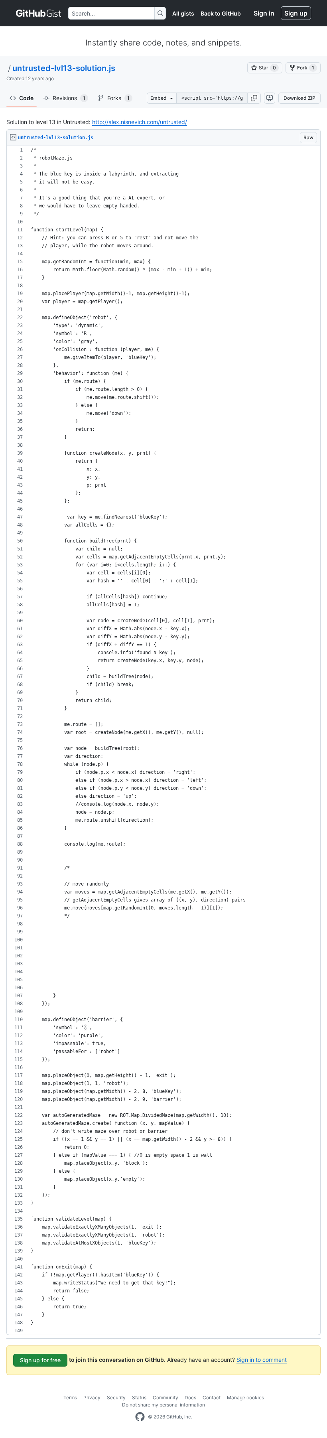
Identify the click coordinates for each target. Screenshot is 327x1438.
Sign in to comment (261, 1359)
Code (26, 98)
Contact (212, 1398)
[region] (163, 740)
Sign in (264, 13)
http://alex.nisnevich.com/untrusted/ (139, 121)
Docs (190, 1398)
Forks (118, 98)
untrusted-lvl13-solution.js (63, 68)
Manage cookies (245, 1398)
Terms (70, 1398)
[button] (254, 98)
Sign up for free (40, 1360)
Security (116, 1398)
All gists (183, 13)
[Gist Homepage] (39, 13)
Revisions (69, 98)
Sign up (295, 13)
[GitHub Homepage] (140, 1417)
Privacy (91, 1398)
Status (139, 1398)
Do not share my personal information (163, 1405)
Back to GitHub (221, 13)
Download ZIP (299, 98)
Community (165, 1398)
